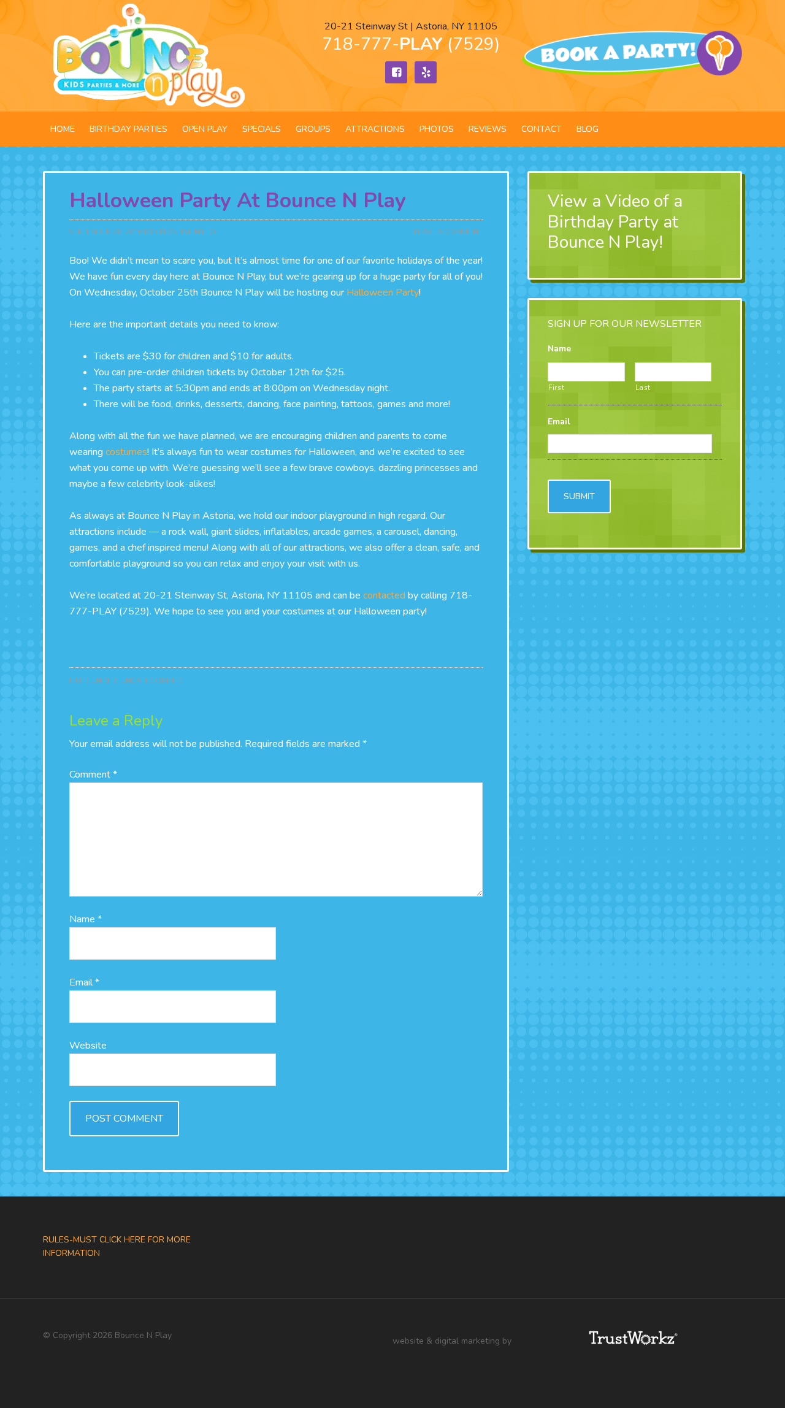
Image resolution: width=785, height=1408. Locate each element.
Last (643, 387)
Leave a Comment (448, 232)
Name (85, 919)
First (556, 387)
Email (84, 982)
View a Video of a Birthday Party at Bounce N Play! (615, 221)
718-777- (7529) (411, 44)
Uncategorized (151, 681)
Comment (93, 774)
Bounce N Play (147, 56)
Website (88, 1045)
